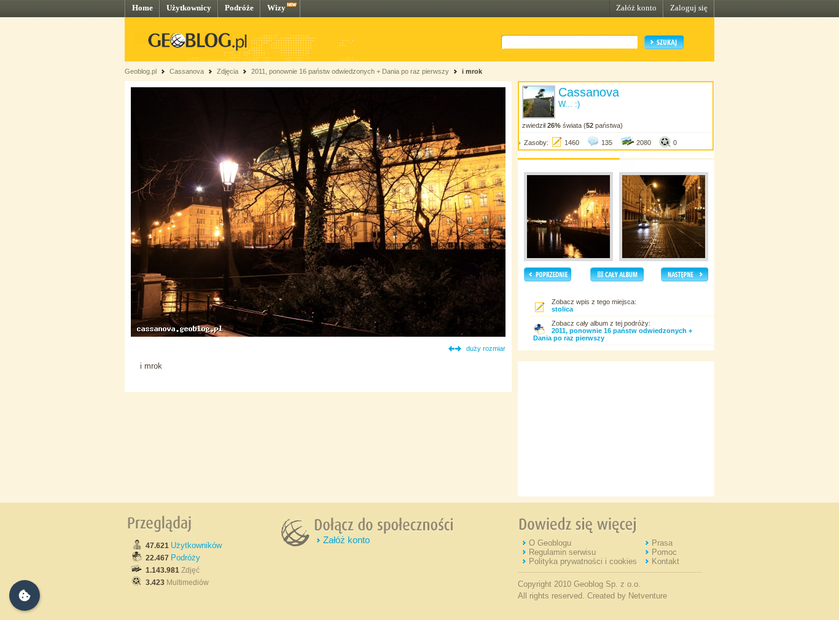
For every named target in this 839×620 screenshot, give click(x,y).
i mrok (472, 71)
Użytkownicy (188, 7)
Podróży (185, 557)
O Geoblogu (550, 542)
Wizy (276, 7)
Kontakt (665, 561)
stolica (562, 309)
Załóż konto (636, 7)
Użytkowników (196, 545)
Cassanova (187, 71)
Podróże (239, 7)
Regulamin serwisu (562, 552)
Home (142, 7)
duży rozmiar (485, 348)
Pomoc (664, 552)
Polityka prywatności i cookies (583, 561)
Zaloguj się (689, 7)
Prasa (662, 542)
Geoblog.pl (141, 71)
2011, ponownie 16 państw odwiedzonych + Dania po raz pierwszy (350, 71)
